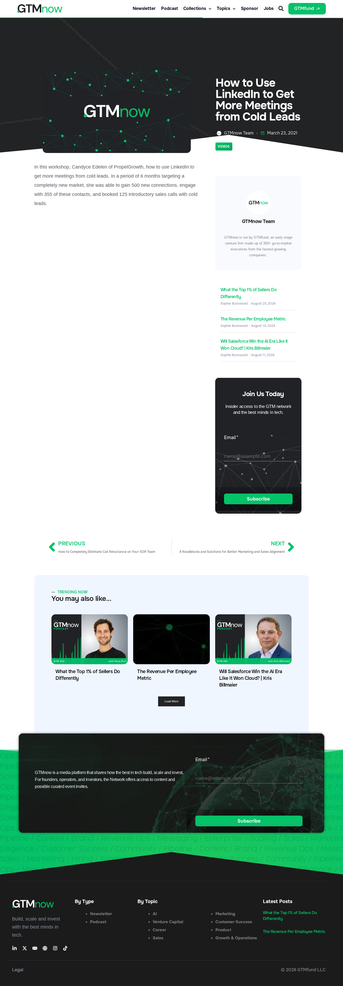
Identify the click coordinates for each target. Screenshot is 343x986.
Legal (17, 970)
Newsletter (144, 8)
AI (155, 913)
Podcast (169, 8)
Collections (194, 8)
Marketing (225, 913)
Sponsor (249, 8)
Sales (158, 938)
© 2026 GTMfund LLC (303, 970)
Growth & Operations (236, 938)
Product (223, 930)
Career (159, 930)
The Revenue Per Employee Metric (253, 319)
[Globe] (45, 948)
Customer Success (233, 922)
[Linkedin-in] (14, 948)
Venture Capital (168, 922)
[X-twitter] (24, 948)
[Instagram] (55, 948)
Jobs (269, 8)
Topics (223, 8)
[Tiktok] (65, 948)
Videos (224, 146)
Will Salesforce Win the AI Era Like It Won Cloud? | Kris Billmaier (250, 678)
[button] (281, 8)
